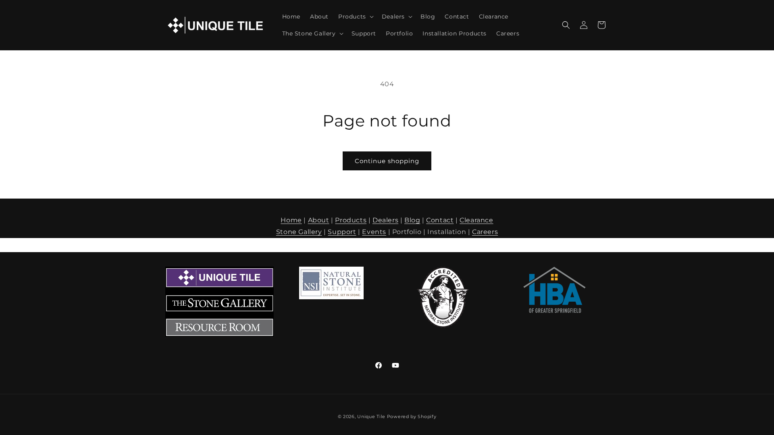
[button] (355, 16)
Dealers (385, 220)
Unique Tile (371, 416)
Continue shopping (387, 161)
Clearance (476, 220)
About (318, 220)
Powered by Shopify (412, 416)
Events (374, 232)
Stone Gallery (299, 232)
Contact (440, 220)
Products (350, 220)
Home (291, 220)
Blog (412, 220)
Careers (485, 232)
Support (342, 232)
